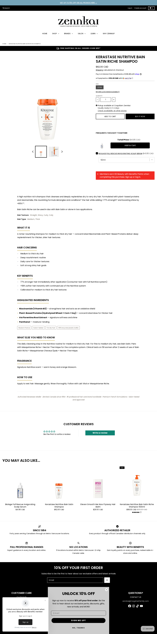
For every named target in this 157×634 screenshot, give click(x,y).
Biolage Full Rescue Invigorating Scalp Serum (20, 505)
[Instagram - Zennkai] (133, 606)
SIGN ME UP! (78, 620)
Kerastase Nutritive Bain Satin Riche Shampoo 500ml (137, 505)
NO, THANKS (78, 628)
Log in (130, 8)
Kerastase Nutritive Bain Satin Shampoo (59, 505)
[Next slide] (62, 151)
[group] (41, 152)
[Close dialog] (106, 589)
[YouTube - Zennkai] (141, 606)
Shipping (99, 70)
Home (4, 44)
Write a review (100, 432)
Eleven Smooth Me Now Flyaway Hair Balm (98, 505)
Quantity (99, 96)
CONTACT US (135, 597)
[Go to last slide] (33, 151)
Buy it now (140, 116)
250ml (99, 87)
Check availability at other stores (112, 110)
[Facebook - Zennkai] (129, 606)
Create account (140, 8)
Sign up (128, 177)
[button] (125, 78)
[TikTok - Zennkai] (137, 606)
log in (137, 177)
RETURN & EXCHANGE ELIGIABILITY (108, 92)
